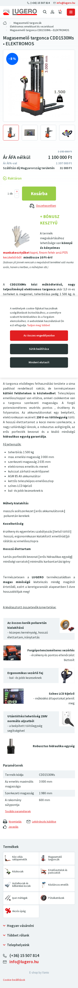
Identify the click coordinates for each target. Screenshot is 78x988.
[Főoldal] (20, 12)
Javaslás (13, 827)
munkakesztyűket (16, 252)
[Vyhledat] (45, 12)
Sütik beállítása (39, 349)
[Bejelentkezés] (52, 12)
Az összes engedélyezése (39, 335)
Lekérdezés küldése (44, 822)
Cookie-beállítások (14, 980)
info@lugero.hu (65, 3)
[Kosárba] (39, 194)
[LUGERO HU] (5, 23)
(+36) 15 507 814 (40, 3)
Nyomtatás (15, 822)
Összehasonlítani (46, 206)
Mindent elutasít (39, 362)
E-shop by (39, 973)
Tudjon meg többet (38, 325)
